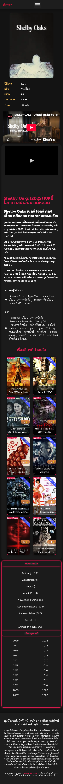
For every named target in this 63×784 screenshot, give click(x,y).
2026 (45, 645)
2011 (15, 685)
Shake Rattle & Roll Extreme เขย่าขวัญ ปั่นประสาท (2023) (18, 472)
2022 (45, 655)
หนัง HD (23, 335)
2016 (45, 670)
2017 (15, 670)
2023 (16, 655)
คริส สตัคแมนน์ (37, 324)
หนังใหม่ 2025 (37, 335)
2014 (45, 675)
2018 (45, 665)
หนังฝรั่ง (29, 303)
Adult (29, 586)
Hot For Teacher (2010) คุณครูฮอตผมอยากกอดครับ (44, 512)
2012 (45, 680)
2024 (45, 650)
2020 (45, 660)
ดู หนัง (23, 328)
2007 (16, 695)
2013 (15, 680)
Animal (28, 620)
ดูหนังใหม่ (29, 331)
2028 (45, 640)
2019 (15, 665)
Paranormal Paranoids (21, 321)
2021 (15, 660)
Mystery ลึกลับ (23, 299)
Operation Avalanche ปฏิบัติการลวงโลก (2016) (44, 552)
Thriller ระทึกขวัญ (42, 299)
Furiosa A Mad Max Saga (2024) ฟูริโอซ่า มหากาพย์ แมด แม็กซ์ (18, 392)
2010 (45, 685)
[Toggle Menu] (37, 4)
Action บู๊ (26, 573)
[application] (31, 161)
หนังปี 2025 (15, 303)
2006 (45, 695)
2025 (16, 650)
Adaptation (28, 579)
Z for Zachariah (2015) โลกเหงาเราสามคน (18, 432)
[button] (31, 160)
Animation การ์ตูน (27, 626)
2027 (16, 645)
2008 (45, 690)
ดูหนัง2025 (44, 328)
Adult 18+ (28, 593)
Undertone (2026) (16, 552)
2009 (16, 690)
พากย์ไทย (41, 331)
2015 (15, 675)
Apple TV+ (33, 296)
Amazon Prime (17, 296)
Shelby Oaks (41, 321)
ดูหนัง (32, 328)
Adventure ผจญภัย (28, 599)
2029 (16, 640)
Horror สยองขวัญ (18, 317)
